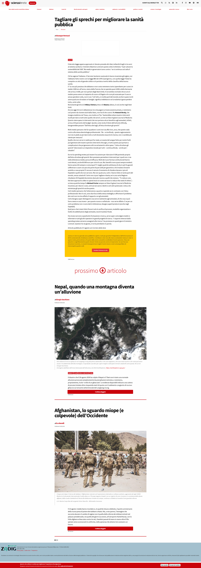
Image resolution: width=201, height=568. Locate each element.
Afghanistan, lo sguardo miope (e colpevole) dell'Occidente (89, 413)
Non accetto (164, 565)
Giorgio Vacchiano (62, 299)
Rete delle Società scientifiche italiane (19, 9)
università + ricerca (174, 9)
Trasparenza (34, 550)
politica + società (137, 9)
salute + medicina (100, 9)
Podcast (39, 9)
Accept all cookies (175, 565)
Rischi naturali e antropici (80, 9)
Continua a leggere (100, 392)
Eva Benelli (60, 423)
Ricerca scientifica (83, 373)
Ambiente (70, 373)
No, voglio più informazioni (65, 566)
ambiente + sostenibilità (118, 9)
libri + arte (190, 9)
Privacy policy (20, 550)
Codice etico (27, 550)
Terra (91, 373)
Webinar (51, 9)
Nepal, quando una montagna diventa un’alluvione (94, 289)
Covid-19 (64, 9)
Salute (70, 60)
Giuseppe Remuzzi (63, 35)
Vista (58, 30)
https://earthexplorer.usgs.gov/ (115, 368)
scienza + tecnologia (155, 9)
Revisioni (63, 29)
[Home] (17, 3)
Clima (75, 373)
